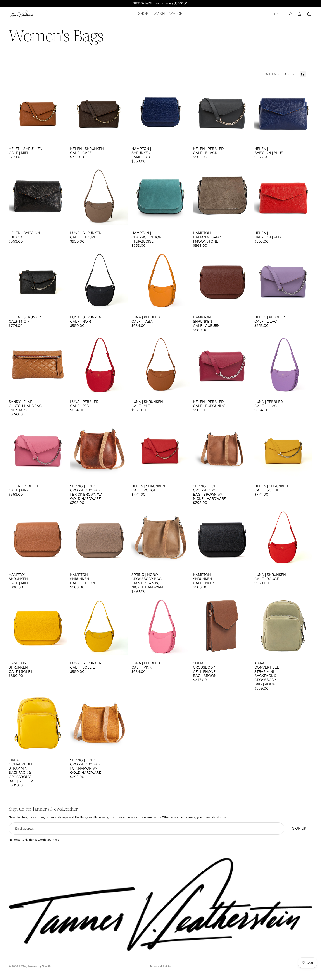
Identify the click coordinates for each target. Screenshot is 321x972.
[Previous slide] (15, 111)
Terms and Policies (160, 966)
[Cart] (309, 14)
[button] (289, 74)
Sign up (299, 828)
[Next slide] (60, 111)
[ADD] (60, 134)
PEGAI (22, 966)
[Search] (290, 14)
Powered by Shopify (39, 966)
